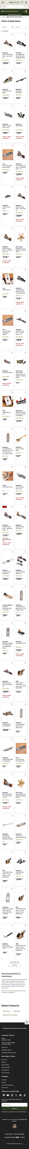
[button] (21, 27)
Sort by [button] (17, 27)
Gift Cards (4, 1059)
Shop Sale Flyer (6, 1067)
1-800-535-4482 (6, 1040)
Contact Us (4, 1047)
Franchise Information (7, 1085)
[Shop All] (2, 2)
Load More (14, 965)
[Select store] (22, 2)
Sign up (14, 1108)
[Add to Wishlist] (11, 36)
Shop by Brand (5, 1072)
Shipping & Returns (7, 1050)
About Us (4, 1079)
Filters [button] (4, 27)
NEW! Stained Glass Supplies (14, 14)
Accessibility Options (10, 1137)
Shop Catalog (5, 1070)
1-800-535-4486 (6, 1044)
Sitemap (22, 1137)
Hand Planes (6, 1011)
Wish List (4, 1062)
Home (3, 16)
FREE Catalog (5, 1065)
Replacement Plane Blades (10, 1015)
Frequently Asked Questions (9, 1052)
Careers (4, 1082)
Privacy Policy (22, 1111)
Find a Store (5, 1087)
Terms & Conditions (19, 1134)
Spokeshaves (17, 1011)
